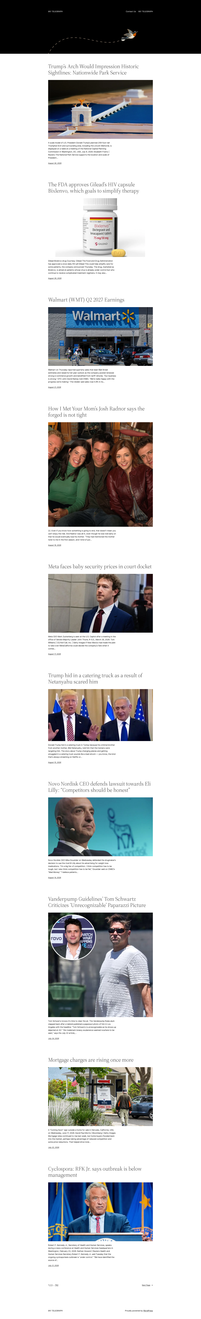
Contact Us (131, 11)
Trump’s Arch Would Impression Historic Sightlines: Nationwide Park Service (93, 69)
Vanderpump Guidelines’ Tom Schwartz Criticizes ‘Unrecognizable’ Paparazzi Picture (97, 902)
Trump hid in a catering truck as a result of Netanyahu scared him (95, 678)
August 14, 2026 (54, 878)
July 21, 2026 (53, 1265)
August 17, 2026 (54, 654)
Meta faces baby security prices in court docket (100, 566)
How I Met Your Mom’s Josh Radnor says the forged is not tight (96, 411)
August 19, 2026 (54, 545)
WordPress (148, 1311)
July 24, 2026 (53, 1038)
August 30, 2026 (54, 163)
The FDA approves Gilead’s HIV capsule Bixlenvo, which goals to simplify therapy (93, 187)
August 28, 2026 (54, 278)
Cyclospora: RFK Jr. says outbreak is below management (95, 1172)
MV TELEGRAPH (55, 11)
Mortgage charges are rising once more (90, 1060)
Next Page (147, 1285)
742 (56, 1285)
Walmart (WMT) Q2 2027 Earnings (86, 299)
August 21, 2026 (54, 387)
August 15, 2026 (54, 762)
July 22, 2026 (53, 1147)
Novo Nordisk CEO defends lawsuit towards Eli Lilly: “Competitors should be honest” (99, 787)
